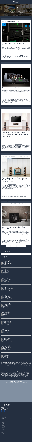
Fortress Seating (5, 421)
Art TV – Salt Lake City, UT (6, 261)
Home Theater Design (6, 297)
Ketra (2, 372)
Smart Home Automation (6, 341)
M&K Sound (2, 363)
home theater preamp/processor (8, 47)
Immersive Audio (5, 306)
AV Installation (6, 363)
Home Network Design (14, 366)
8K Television (15, 364)
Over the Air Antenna (5, 330)
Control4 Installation (5, 273)
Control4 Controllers (5, 271)
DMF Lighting (4, 420)
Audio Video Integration (6, 264)
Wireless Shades (5, 356)
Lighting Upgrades (5, 312)
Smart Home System (5, 345)
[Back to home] (16, 2)
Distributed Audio (3, 371)
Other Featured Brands (6, 431)
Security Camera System (6, 337)
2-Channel (28, 376)
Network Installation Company (7, 321)
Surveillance (15, 363)
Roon (28, 365)
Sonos (21, 362)
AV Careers (7, 362)
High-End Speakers (5, 282)
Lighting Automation (6, 307)
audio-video (19, 377)
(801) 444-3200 (3, 409)
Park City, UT (4, 331)
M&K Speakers (4, 314)
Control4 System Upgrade (6, 277)
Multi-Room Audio (6, 377)
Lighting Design (5, 311)
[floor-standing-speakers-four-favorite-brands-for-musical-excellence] (16, 167)
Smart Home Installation (25, 373)
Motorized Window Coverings (5, 374)
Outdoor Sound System (6, 328)
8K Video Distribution (20, 366)
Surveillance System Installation (7, 350)
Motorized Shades (5, 320)
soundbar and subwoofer (7, 231)
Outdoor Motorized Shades (7, 365)
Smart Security (13, 375)
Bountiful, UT (4, 269)
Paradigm (11, 376)
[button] (1, 2)
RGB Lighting (18, 363)
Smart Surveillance (19, 376)
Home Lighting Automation (7, 288)
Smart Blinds (10, 373)
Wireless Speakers (5, 357)
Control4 (2, 377)
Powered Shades (14, 371)
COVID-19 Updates (5, 278)
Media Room (14, 373)
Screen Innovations (20, 364)
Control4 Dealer (5, 272)
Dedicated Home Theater (6, 279)
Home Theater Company (6, 296)
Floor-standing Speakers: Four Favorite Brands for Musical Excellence (15, 156)
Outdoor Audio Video (5, 324)
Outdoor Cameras (5, 325)
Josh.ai (13, 364)
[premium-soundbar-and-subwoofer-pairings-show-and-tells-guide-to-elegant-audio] (16, 216)
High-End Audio (5, 281)
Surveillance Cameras (4, 364)
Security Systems (5, 339)
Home (2, 413)
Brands (2, 418)
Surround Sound (28, 363)
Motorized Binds (9, 364)
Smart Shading (19, 374)
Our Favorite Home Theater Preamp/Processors (11, 21)
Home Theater (4, 295)
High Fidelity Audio (24, 365)
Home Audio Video (13, 372)
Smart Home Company (6, 342)
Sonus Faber (4, 429)
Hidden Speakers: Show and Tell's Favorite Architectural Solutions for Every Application (16, 111)
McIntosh (21, 55)
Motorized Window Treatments (5, 376)
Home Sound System (5, 294)
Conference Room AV (5, 270)
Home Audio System (9, 371)
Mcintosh (3, 426)
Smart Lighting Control (6, 346)
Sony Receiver (4, 348)
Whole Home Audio (5, 355)
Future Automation (5, 422)
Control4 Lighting (5, 274)
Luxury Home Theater (5, 313)
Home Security (23, 372)
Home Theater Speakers (19, 373)
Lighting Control (5, 308)
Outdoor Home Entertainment (7, 372)
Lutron (23, 362)
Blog (2, 432)
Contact (2, 433)
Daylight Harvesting (23, 363)
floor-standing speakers (12, 184)
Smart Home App (11, 362)
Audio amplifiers (7, 92)
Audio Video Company (6, 262)
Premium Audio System (6, 333)
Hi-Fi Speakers (4, 280)
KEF (2, 424)
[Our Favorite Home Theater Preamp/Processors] (16, 32)
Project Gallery (4, 417)
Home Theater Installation (18, 375)
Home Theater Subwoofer (6, 304)
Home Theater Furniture (6, 299)
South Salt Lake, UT (5, 349)
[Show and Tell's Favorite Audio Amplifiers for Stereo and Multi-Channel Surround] (16, 77)
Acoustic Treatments (5, 260)
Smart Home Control (19, 365)
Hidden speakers (4, 138)
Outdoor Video (4, 329)
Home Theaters (23, 377)
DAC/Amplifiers (25, 376)
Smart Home (4, 340)
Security (9, 366)
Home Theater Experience (6, 298)
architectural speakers (18, 144)
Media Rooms (6, 366)
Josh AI (3, 423)
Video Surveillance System (6, 354)
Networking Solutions (6, 322)
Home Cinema (25, 364)
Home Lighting (4, 287)
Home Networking (5, 291)
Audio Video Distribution (6, 263)
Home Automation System (6, 286)
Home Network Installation (6, 290)
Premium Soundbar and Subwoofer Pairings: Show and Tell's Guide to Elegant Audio (15, 204)
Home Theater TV (5, 305)
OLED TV (3, 323)
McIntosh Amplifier (5, 315)
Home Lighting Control (6, 289)
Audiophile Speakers (5, 265)
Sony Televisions (11, 363)
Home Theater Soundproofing (7, 303)
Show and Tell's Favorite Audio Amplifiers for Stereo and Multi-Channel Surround (15, 65)
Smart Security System (6, 347)
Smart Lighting (27, 371)
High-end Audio (19, 371)
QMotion (16, 377)
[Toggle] (30, 260)
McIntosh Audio (5, 316)
